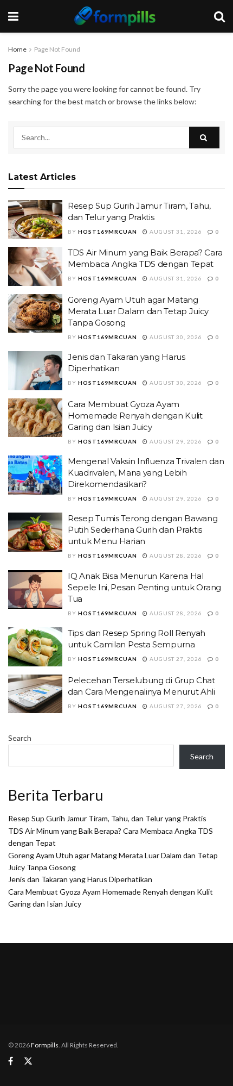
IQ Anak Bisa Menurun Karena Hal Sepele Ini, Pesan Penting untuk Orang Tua (144, 587)
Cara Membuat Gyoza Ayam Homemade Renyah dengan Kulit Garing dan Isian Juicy (135, 415)
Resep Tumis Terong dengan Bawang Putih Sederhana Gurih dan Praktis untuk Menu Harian (142, 529)
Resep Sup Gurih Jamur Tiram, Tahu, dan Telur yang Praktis (107, 818)
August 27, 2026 (175, 659)
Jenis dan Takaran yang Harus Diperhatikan (80, 879)
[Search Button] (204, 137)
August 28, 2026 (175, 555)
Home (17, 49)
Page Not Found (57, 49)
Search (19, 737)
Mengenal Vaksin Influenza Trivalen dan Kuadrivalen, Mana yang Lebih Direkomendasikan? (146, 472)
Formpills (45, 1045)
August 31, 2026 (175, 231)
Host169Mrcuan (107, 231)
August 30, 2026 (175, 337)
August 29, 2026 (175, 441)
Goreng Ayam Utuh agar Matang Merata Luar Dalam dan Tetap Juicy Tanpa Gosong (138, 311)
